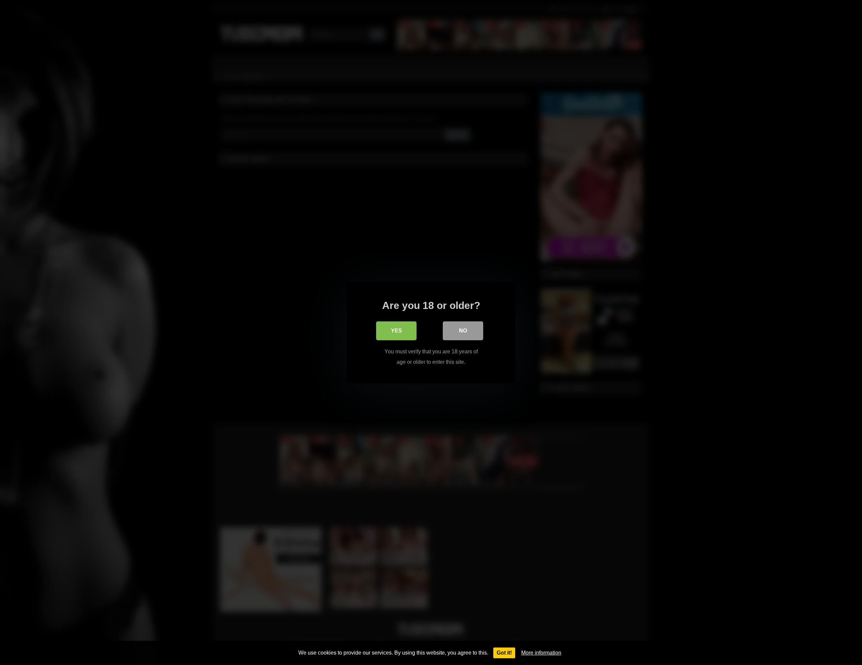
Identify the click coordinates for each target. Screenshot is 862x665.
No (463, 331)
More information (541, 653)
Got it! (504, 653)
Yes (396, 331)
